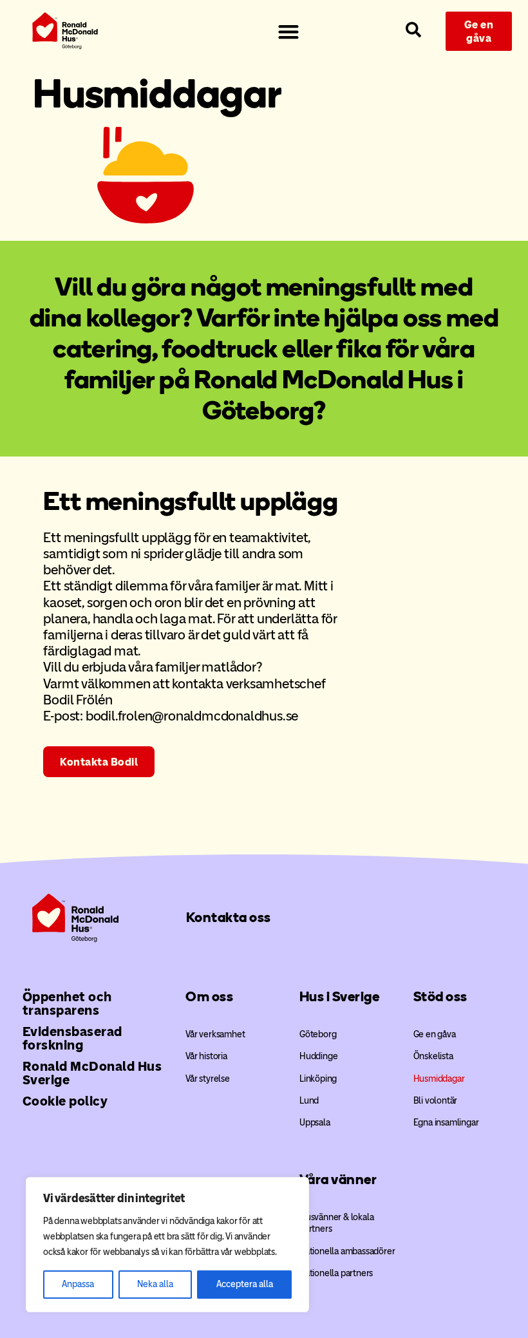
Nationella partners (336, 1273)
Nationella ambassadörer (347, 1251)
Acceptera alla (244, 1284)
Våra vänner (338, 1179)
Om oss (209, 996)
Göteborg (317, 1034)
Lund (309, 1100)
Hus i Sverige (339, 996)
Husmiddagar (439, 1078)
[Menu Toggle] (288, 31)
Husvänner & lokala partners (336, 1223)
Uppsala (314, 1122)
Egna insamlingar (446, 1122)
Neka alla (155, 1284)
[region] (167, 1244)
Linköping (318, 1078)
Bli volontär (435, 1100)
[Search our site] (413, 29)
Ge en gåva (434, 1034)
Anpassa (78, 1284)
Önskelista (433, 1056)
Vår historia (206, 1056)
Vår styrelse (207, 1078)
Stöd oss (440, 996)
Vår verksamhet (215, 1034)
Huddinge (318, 1056)
